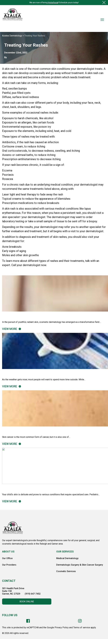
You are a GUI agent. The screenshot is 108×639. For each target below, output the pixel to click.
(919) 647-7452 (32, 593)
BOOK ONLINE (27, 601)
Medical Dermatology (67, 558)
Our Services (65, 551)
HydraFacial (53, 2)
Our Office (7, 558)
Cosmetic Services (66, 571)
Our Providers (9, 564)
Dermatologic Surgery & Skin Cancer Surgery (79, 564)
